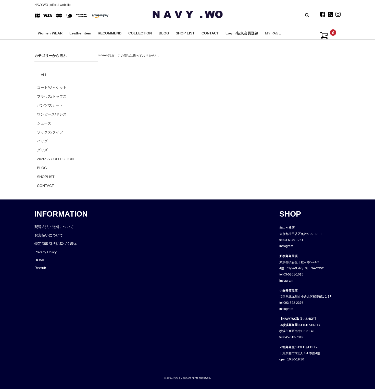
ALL (44, 75)
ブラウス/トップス (52, 96)
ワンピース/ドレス (52, 114)
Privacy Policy (45, 252)
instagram (286, 246)
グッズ (42, 150)
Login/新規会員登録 (242, 33)
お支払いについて (48, 235)
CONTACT (210, 33)
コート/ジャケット (52, 87)
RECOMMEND (109, 33)
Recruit (40, 268)
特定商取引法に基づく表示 (55, 244)
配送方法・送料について (54, 227)
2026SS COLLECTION (55, 159)
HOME (39, 260)
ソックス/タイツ (50, 132)
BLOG (164, 33)
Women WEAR (50, 33)
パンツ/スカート (50, 105)
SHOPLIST (46, 177)
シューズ (44, 123)
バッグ (42, 141)
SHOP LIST (185, 33)
